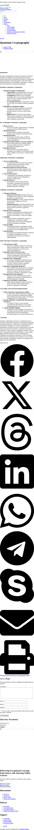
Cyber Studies (11, 27)
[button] (17, 361)
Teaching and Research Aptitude (16, 32)
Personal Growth (11, 33)
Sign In (2, 38)
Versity (5, 24)
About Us (6, 794)
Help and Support (8, 823)
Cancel (7, 5)
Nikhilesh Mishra (24, 829)
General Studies (11, 30)
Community (6, 818)
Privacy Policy (7, 797)
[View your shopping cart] (1, 37)
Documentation (7, 821)
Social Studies (11, 28)
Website (2, 707)
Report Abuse (7, 820)
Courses (5, 19)
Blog (8, 25)
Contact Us (6, 795)
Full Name (3, 723)
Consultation (6, 22)
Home (5, 17)
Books (5, 21)
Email (2, 704)
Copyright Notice (8, 808)
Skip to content (4, 8)
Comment (3, 686)
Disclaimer (6, 806)
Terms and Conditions (9, 799)
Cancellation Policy (8, 809)
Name (2, 701)
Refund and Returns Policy (10, 811)
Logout (2, 5)
